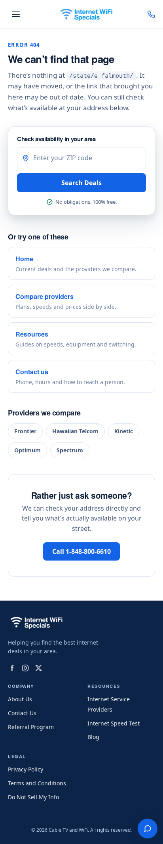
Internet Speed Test (113, 723)
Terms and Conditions (37, 783)
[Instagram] (25, 668)
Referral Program (31, 727)
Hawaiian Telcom (75, 431)
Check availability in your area (56, 138)
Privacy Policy (25, 769)
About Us (20, 699)
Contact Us (22, 713)
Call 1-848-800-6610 (81, 551)
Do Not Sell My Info (33, 797)
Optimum (27, 450)
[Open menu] (16, 14)
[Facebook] (12, 668)
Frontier (25, 431)
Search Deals (81, 182)
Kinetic (123, 431)
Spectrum (70, 450)
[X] (39, 668)
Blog (93, 737)
